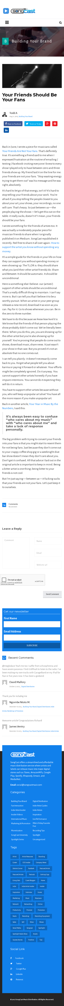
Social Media (17, 928)
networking (28, 904)
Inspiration (37, 815)
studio (35, 934)
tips (41, 940)
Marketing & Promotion (15, 711)
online (40, 904)
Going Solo (16, 880)
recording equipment (42, 916)
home (43, 880)
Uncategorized (39, 839)
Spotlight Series (17, 839)
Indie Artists (55, 731)
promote (29, 910)
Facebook (19, 958)
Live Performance (40, 819)
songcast (30, 928)
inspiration (16, 892)
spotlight (41, 928)
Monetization (16, 831)
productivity (17, 910)
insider (42, 886)
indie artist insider (28, 886)
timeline (31, 940)
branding (42, 856)
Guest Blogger (30, 880)
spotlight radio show (20, 934)
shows (41, 922)
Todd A (13, 113)
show (32, 922)
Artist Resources (27, 856)
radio (15, 916)
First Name (10, 618)
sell (23, 922)
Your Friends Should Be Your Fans (29, 97)
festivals (32, 874)
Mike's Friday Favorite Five (41, 824)
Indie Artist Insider (18, 810)
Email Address (12, 631)
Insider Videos (17, 815)
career (15, 862)
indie (14, 886)
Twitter (19, 964)
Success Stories (17, 940)
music (27, 898)
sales (14, 922)
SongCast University (19, 835)
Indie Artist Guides (40, 806)
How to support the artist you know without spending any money (30, 247)
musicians (38, 898)
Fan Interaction (17, 806)
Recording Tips (39, 831)
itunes (40, 892)
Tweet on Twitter (35, 124)
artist (15, 856)
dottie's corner (17, 868)
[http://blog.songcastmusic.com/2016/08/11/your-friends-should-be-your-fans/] (32, 76)
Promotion (41, 910)
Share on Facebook (14, 124)
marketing (16, 898)
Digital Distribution (28, 686)
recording (25, 916)
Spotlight (36, 835)
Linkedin (19, 974)
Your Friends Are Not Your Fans (19, 151)
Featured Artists (18, 874)
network (15, 904)
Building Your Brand (32, 41)
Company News (41, 862)
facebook (31, 868)
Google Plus (21, 969)
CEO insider (26, 862)
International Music (19, 819)
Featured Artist (45, 868)
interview (29, 892)
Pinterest (19, 980)
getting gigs (44, 874)
